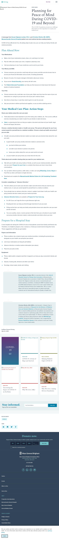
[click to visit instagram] (31, 470)
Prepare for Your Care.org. (36, 197)
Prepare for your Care (19, 165)
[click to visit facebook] (23, 470)
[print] (8, 427)
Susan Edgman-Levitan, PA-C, (21, 37)
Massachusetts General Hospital (11, 39)
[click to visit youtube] (34, 470)
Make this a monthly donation (18, 447)
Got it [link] (4, 536)
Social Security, (16, 81)
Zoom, (49, 170)
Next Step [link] (44, 443)
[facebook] (16, 427)
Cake (5, 122)
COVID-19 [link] (4, 419)
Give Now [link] (48, 1)
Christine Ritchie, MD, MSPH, (41, 37)
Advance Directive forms (11, 197)
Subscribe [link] (52, 405)
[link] (10, 351)
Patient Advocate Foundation (15, 85)
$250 (24, 443)
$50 (13, 443)
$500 (29, 443)
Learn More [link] (10, 354)
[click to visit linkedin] (27, 470)
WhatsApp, (43, 170)
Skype (53, 170)
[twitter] (12, 427)
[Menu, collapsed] (56, 2)
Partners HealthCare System (26, 320)
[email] (4, 427)
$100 (18, 443)
